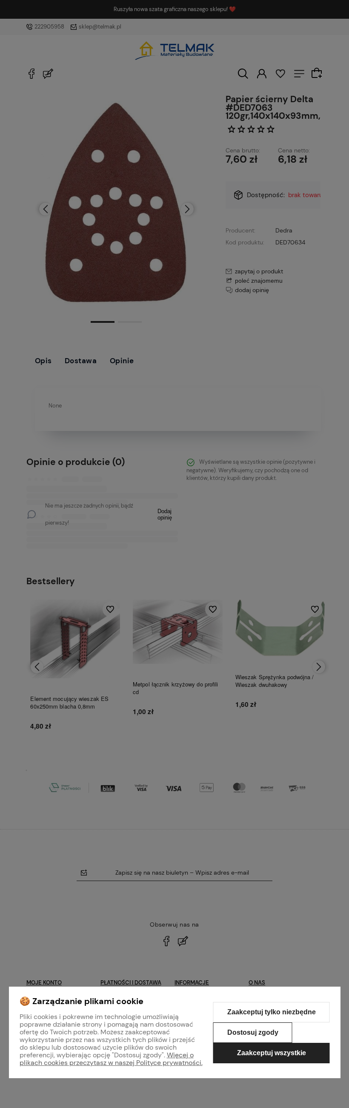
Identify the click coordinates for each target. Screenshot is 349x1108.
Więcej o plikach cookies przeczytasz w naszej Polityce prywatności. (111, 1059)
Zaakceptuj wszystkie (271, 1052)
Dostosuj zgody (252, 1032)
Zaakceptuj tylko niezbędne (271, 1012)
